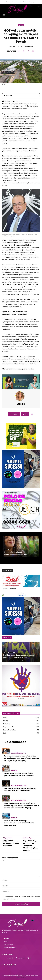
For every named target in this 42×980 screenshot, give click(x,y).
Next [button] (37, 509)
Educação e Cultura (9, 652)
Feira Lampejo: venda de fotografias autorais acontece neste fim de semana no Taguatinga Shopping (21, 758)
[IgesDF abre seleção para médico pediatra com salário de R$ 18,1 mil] (6, 768)
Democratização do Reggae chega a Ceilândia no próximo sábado (20, 789)
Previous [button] (4, 509)
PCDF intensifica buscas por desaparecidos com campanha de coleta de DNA (19, 822)
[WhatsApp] (33, 51)
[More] (32, 414)
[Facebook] (19, 51)
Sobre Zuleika (7, 570)
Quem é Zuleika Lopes (13, 552)
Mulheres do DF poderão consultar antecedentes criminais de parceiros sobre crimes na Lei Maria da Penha (30, 845)
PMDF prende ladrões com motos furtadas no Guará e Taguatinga (11, 842)
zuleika (14, 46)
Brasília (21, 25)
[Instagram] (16, 958)
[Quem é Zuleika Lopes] (21, 546)
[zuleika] (21, 396)
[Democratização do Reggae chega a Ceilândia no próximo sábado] (6, 783)
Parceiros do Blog (9, 589)
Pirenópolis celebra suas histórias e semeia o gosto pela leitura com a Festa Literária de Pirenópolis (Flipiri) (21, 805)
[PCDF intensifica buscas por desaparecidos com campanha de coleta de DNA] (6, 816)
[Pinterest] (28, 51)
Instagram (21, 958)
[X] (24, 51)
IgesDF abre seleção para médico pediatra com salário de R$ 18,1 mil (19, 774)
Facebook (10, 958)
